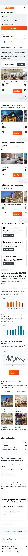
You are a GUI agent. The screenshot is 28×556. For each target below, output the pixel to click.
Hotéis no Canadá (5, 531)
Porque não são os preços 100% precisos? (12, 552)
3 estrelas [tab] (7, 391)
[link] (8, 235)
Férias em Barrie (7, 514)
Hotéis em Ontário (14, 531)
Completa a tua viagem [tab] (9, 506)
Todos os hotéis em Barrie (7, 524)
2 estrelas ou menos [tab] (21, 391)
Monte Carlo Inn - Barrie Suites (10, 82)
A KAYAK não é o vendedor (9, 546)
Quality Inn (5, 123)
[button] (2, 7)
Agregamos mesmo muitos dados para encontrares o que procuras (11, 549)
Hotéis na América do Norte (18, 530)
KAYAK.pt (5, 530)
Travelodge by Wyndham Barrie (10, 166)
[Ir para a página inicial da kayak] (9, 8)
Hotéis (9, 530)
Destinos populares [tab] (21, 506)
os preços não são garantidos (7, 542)
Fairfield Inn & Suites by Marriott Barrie (12, 204)
